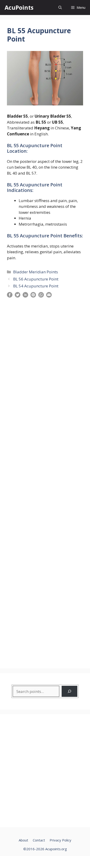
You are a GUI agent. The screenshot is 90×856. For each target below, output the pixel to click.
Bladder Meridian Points (35, 271)
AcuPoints (19, 7)
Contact (39, 840)
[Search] (69, 691)
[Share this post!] (9, 296)
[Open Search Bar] (60, 7)
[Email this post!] (49, 296)
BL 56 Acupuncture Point (35, 279)
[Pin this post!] (33, 296)
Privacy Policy (60, 840)
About (23, 840)
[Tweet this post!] (17, 296)
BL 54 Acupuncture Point (35, 286)
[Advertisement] (45, 480)
